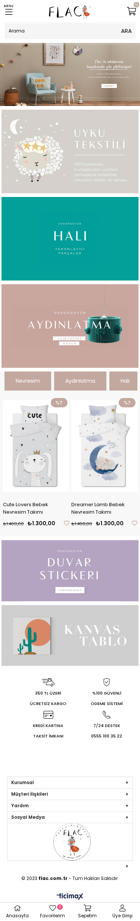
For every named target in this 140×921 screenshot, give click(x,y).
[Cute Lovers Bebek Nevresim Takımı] (36, 445)
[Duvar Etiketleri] (70, 570)
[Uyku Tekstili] (70, 151)
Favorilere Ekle (66, 523)
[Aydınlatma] (70, 326)
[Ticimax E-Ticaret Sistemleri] (70, 897)
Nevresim (28, 381)
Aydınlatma (80, 381)
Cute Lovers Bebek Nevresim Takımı (25, 508)
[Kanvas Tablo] (70, 635)
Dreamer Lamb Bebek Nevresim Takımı (98, 508)
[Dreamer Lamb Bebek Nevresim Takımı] (104, 445)
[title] (70, 74)
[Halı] (70, 239)
